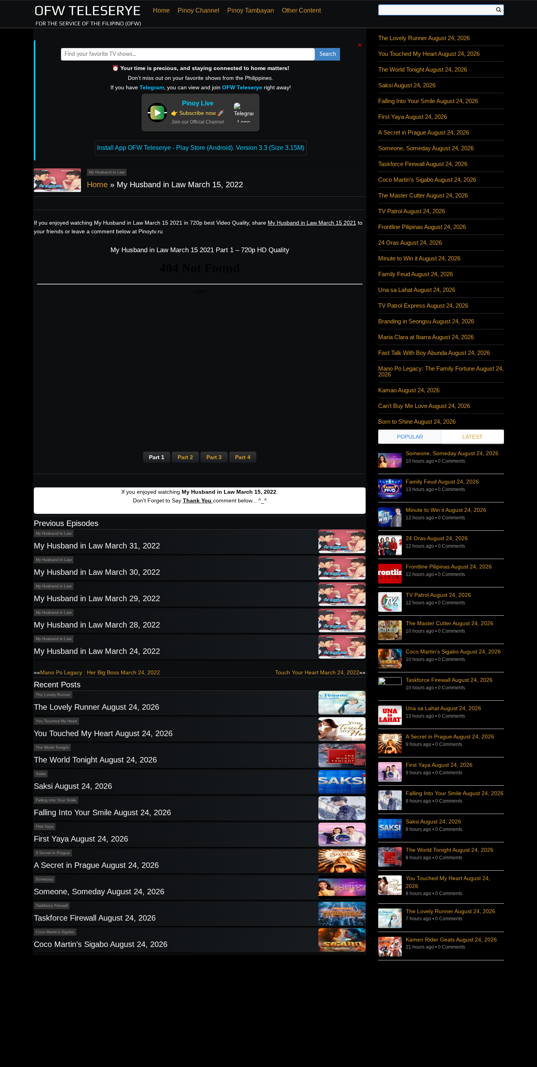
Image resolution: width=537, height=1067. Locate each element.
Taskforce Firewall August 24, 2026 (95, 918)
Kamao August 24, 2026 (409, 390)
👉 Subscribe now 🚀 (197, 113)
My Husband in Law (107, 172)
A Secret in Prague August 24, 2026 (96, 865)
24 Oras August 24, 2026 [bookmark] (437, 538)
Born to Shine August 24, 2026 (417, 422)
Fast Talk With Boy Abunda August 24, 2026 (434, 353)
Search (328, 54)
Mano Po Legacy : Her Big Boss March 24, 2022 (100, 672)
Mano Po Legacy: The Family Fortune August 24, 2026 (441, 371)
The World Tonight (52, 747)
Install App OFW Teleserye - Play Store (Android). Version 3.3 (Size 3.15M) (200, 147)
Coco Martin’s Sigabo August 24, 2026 (100, 944)
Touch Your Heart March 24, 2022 (317, 672)
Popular (410, 437)
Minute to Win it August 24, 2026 (419, 258)
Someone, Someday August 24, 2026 (99, 891)
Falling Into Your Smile (56, 800)
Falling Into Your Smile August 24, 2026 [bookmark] (455, 793)
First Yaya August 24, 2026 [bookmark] (439, 765)
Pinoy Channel (198, 10)
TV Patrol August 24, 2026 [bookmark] (438, 595)
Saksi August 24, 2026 (73, 786)
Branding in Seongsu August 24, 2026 (426, 321)
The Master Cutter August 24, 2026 (423, 195)
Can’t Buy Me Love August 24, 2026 (424, 406)
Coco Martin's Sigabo (55, 932)
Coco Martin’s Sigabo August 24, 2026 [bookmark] (453, 651)
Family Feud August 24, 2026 (415, 274)
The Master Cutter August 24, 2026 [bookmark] (449, 623)
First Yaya (44, 826)
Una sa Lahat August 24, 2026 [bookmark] (443, 708)
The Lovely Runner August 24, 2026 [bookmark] (450, 911)
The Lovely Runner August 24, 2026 (96, 707)
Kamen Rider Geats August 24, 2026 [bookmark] (451, 939)
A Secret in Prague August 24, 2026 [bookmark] (450, 736)
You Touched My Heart (56, 721)
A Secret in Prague (53, 853)
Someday (44, 879)
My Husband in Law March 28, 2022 (97, 624)
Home (161, 10)
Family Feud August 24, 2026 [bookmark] (442, 481)
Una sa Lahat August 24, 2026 (416, 290)
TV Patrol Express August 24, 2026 (423, 305)
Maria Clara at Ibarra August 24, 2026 (426, 337)
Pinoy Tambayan (250, 10)
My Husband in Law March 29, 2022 (97, 598)
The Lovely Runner (53, 694)
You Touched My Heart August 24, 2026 (103, 733)
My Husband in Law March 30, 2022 (97, 572)
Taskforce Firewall (52, 905)
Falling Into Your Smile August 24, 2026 (102, 812)
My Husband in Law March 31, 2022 (97, 545)
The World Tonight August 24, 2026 (95, 759)
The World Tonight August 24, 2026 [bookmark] (449, 850)
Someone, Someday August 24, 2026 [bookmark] (452, 453)
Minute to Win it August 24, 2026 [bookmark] (446, 510)
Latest (472, 437)
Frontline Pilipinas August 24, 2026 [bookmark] (449, 566)
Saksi (41, 774)
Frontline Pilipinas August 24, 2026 (422, 227)
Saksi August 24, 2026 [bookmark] (433, 821)
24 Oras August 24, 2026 (410, 243)
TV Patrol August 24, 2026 (411, 211)
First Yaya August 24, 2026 (81, 838)
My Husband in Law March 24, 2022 (97, 651)
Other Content (301, 10)
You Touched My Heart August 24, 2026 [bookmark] (448, 882)
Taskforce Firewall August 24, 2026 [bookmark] (449, 680)
